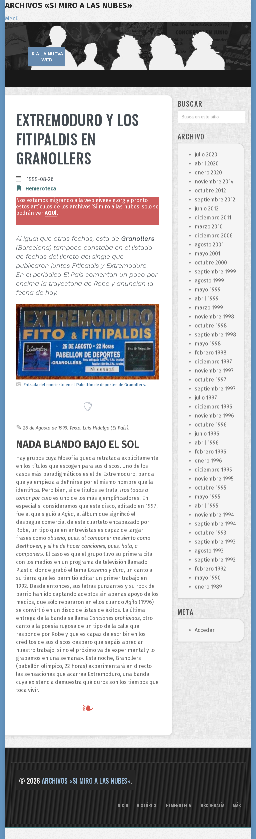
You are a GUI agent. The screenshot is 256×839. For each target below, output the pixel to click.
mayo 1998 (208, 343)
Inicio (122, 805)
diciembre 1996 (213, 406)
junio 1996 (207, 434)
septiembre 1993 (215, 542)
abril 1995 (206, 506)
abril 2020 (207, 163)
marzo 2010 (209, 226)
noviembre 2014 (214, 181)
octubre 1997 (210, 379)
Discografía (211, 805)
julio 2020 (206, 154)
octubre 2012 (210, 190)
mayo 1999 (208, 289)
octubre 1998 (211, 325)
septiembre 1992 (215, 560)
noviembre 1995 (214, 479)
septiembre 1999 (215, 271)
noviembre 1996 (214, 415)
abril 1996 (207, 443)
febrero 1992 (210, 569)
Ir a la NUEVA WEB (46, 56)
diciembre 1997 (213, 361)
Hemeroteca (40, 188)
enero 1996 (208, 461)
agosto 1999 (209, 280)
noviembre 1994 (214, 515)
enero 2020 (208, 172)
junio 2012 (207, 208)
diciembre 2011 (213, 217)
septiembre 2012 (215, 199)
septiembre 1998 (215, 334)
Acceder (205, 630)
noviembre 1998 (214, 316)
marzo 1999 (209, 307)
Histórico (147, 805)
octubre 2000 (211, 262)
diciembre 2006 (214, 235)
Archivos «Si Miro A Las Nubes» (68, 5)
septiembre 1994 (215, 524)
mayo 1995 (207, 497)
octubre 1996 (211, 425)
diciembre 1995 (213, 470)
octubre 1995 (210, 488)
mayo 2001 (207, 253)
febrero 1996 (210, 452)
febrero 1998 (210, 352)
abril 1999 (207, 298)
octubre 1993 (210, 533)
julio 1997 (206, 397)
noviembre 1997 (214, 370)
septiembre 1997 (215, 388)
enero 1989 (208, 587)
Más (237, 805)
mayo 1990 (208, 578)
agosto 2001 (209, 244)
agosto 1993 (209, 551)
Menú (12, 18)
